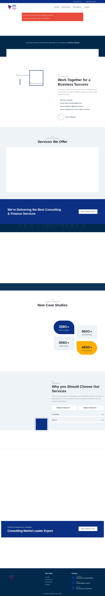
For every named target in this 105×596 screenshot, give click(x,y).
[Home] (12, 7)
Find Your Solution (73, 43)
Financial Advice (85, 168)
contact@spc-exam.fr (83, 583)
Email (77, 581)
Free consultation (88, 528)
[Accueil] (11, 576)
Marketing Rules (62, 168)
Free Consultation (88, 211)
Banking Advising (41, 168)
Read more (14, 186)
